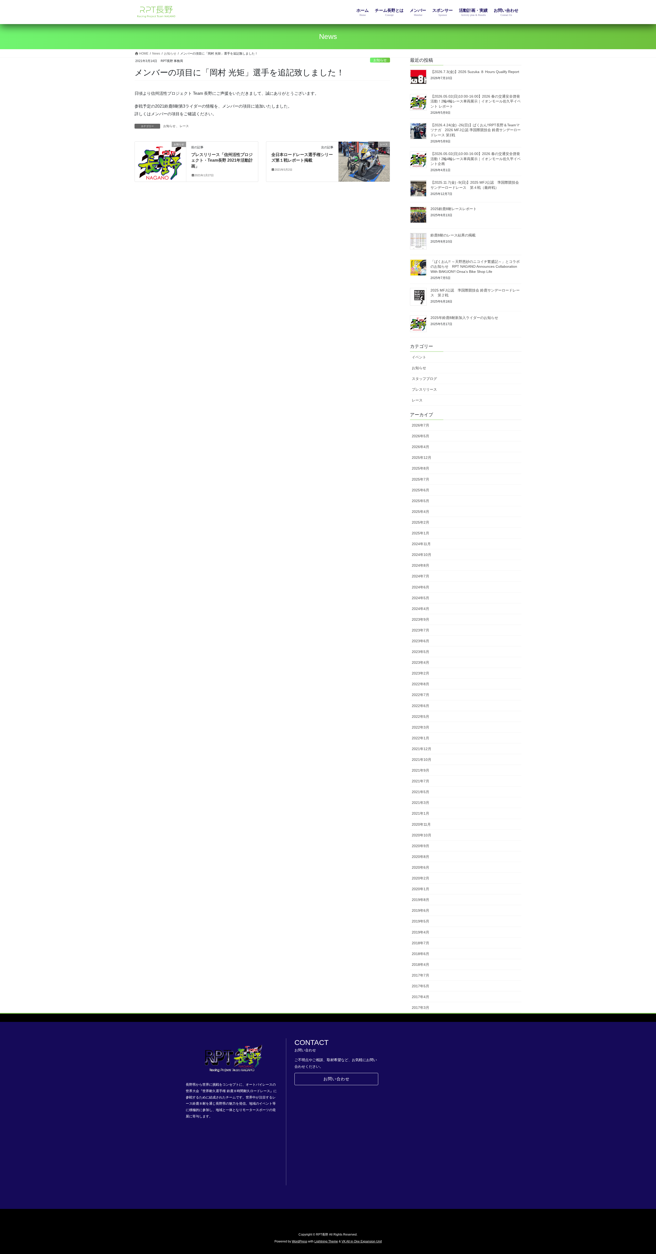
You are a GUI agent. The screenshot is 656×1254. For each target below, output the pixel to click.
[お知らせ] (160, 160)
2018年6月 (420, 954)
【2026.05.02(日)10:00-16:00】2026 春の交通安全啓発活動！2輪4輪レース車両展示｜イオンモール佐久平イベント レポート (475, 101)
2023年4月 (420, 662)
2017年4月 (420, 997)
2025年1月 (420, 533)
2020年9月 (420, 846)
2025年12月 (421, 457)
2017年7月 (420, 975)
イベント (419, 357)
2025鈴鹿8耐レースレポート (453, 209)
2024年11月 (421, 544)
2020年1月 (420, 889)
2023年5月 (420, 652)
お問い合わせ (336, 1079)
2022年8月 (420, 684)
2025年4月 (420, 512)
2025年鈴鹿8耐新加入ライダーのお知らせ (464, 318)
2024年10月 (421, 555)
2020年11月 (421, 824)
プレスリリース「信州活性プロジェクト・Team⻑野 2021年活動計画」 (222, 160)
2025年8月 (420, 468)
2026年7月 (420, 425)
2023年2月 (420, 673)
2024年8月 (420, 565)
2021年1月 (420, 813)
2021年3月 (420, 803)
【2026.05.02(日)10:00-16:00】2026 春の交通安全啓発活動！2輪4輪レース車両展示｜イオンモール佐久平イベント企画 (475, 159)
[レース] (364, 160)
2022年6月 (420, 706)
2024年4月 (420, 609)
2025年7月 (420, 479)
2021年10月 (421, 760)
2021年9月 (420, 770)
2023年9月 (420, 619)
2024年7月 (420, 576)
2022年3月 (420, 727)
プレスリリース (424, 389)
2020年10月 (421, 835)
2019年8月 (420, 900)
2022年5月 (420, 716)
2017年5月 (420, 986)
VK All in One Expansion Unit (362, 1241)
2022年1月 (420, 738)
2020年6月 (420, 867)
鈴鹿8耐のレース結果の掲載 (453, 235)
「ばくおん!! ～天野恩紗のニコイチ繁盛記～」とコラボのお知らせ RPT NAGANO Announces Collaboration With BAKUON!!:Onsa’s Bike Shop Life (475, 267)
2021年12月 (421, 749)
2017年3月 (420, 1008)
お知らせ (380, 60)
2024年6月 (420, 587)
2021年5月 (420, 792)
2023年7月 (420, 630)
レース (184, 126)
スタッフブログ (424, 379)
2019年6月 (420, 910)
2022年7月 (420, 695)
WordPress (299, 1241)
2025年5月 (420, 501)
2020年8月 (420, 857)
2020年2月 (420, 878)
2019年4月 (420, 932)
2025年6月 (420, 490)
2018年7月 (420, 943)
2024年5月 (420, 598)
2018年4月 (420, 964)
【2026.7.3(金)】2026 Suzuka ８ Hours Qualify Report (474, 72)
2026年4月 (420, 447)
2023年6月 (420, 641)
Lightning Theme (326, 1241)
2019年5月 (420, 921)
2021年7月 (420, 781)
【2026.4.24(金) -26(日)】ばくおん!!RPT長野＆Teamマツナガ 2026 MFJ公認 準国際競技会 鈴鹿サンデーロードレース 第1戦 (475, 130)
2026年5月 (420, 436)
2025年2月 (420, 522)
